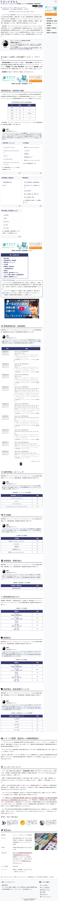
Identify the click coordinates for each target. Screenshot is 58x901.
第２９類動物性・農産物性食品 (16, 614)
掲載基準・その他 (45, 889)
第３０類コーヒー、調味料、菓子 (16, 618)
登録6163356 (5, 374)
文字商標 (26, 143)
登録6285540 (5, 363)
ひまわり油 (5, 221)
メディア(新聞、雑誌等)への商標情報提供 (14, 274)
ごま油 (4, 218)
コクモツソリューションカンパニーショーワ (16, 506)
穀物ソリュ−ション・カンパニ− (20, 7)
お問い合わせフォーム (48, 756)
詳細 (19, 173)
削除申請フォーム (45, 809)
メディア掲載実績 (45, 887)
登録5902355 (5, 386)
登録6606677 (5, 351)
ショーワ (5, 155)
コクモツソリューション (8, 7)
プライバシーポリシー (46, 896)
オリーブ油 (5, 228)
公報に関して (23, 787)
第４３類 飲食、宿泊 (29, 197)
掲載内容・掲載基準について (10, 276)
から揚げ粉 (26, 9)
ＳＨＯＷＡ (27, 150)
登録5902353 (5, 403)
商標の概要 (6, 258)
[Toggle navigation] (56, 1)
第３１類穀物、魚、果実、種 (16, 625)
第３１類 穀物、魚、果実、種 (31, 194)
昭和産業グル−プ (28, 157)
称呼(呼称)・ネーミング (9, 143)
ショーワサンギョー (8, 159)
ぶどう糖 (5, 224)
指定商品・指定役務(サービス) (10, 210)
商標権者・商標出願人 (8, 177)
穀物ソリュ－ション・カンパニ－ (32, 160)
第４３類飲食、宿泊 (16, 628)
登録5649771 (5, 442)
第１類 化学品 (27, 190)
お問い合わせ (50, 811)
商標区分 (26, 177)
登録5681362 (5, 451)
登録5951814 (5, 416)
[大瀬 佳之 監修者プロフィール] (20, 42)
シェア (41, 5)
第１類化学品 (16, 621)
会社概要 (43, 892)
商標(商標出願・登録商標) (10, 260)
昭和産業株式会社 (5, 9)
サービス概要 (44, 885)
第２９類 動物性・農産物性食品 (16, 9)
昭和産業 (26, 153)
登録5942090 (5, 430)
